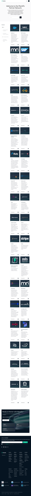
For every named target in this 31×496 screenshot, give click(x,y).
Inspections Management (21, 456)
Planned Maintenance (20, 463)
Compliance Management (21, 460)
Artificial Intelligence (15, 454)
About (25, 470)
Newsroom (10, 477)
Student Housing (27, 457)
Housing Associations (26, 454)
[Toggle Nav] (28, 1)
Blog (9, 473)
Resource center (11, 470)
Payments (20, 465)
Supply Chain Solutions (10, 456)
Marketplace (15, 476)
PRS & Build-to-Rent (26, 461)
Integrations (20, 473)
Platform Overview (16, 470)
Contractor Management (10, 459)
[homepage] (4, 1)
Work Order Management (21, 454)
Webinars (10, 476)
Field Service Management (10, 454)
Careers (26, 473)
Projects (20, 458)
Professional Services (15, 461)
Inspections (15, 473)
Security (15, 458)
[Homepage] (5, 453)
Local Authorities (27, 456)
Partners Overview (21, 470)
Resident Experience (10, 461)
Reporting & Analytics (15, 456)
